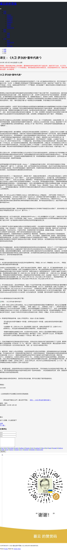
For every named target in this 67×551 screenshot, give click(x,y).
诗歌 (8, 44)
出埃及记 (10, 20)
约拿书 (9, 24)
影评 (8, 35)
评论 (4, 31)
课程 (4, 29)
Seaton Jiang (17, 549)
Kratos (6, 549)
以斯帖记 (10, 22)
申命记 (9, 15)
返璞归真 (10, 46)
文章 (4, 39)
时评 (8, 37)
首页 (4, 11)
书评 (8, 33)
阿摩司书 (10, 17)
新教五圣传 (10, 42)
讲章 (4, 13)
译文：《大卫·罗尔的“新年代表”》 (40, 400)
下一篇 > (2, 425)
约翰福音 (10, 18)
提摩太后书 (10, 28)
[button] (1, 423)
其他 (8, 40)
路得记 (9, 26)
